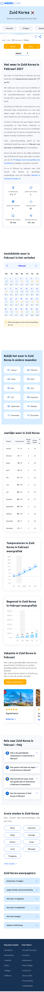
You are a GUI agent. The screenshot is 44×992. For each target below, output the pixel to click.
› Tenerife (7, 960)
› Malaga (7, 970)
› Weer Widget (27, 965)
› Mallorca (7, 975)
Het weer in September (16, 907)
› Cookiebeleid (27, 986)
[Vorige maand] (8, 265)
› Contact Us (26, 970)
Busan (12, 828)
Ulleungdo (31, 849)
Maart (31, 46)
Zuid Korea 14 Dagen (15, 881)
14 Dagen (25, 28)
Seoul (12, 849)
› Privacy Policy (27, 981)
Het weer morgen (14, 916)
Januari (12, 46)
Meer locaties (9, 863)
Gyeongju (31, 835)
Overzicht (9, 28)
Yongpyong (12, 856)
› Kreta (6, 965)
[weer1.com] (10, 3)
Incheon (12, 842)
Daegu (12, 835)
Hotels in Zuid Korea (14, 682)
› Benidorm (8, 950)
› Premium (26, 955)
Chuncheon (32, 828)
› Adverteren (26, 960)
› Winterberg (9, 955)
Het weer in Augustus (15, 899)
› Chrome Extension (29, 950)
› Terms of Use (27, 975)
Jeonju (31, 842)
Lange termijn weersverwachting (20, 890)
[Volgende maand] (36, 265)
